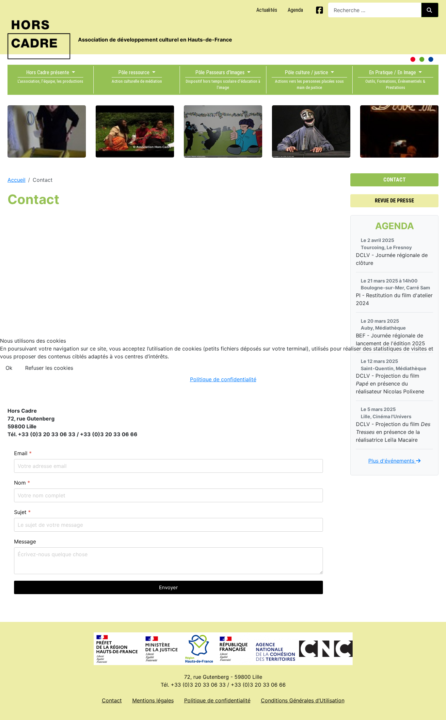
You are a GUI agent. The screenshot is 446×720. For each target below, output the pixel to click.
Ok (9, 368)
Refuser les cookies (49, 368)
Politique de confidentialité (223, 379)
